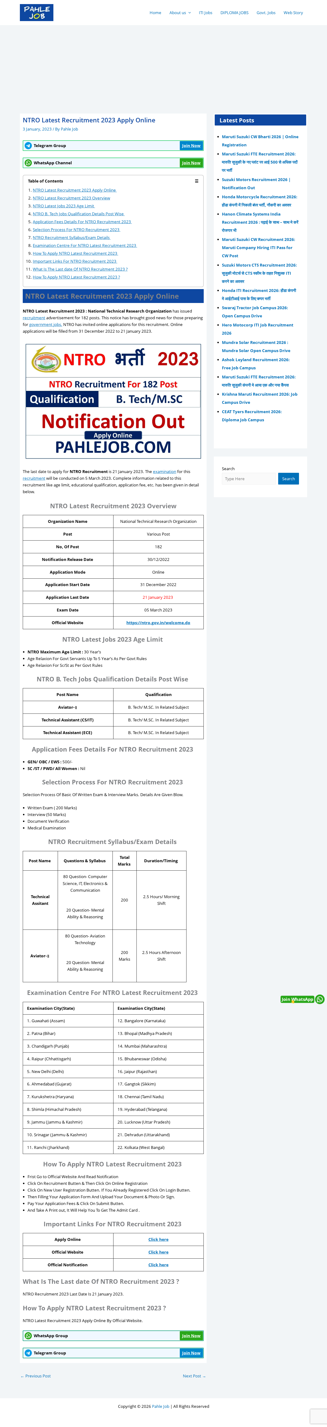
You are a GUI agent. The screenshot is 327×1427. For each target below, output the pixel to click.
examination (164, 471)
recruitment (34, 317)
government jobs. (45, 324)
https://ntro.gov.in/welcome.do (158, 622)
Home (155, 12)
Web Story (293, 12)
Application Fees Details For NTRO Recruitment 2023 (82, 221)
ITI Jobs (205, 12)
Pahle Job (160, 1406)
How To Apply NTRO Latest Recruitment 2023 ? (76, 277)
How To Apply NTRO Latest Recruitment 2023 (75, 253)
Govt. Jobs (266, 12)
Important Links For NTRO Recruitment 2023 (75, 261)
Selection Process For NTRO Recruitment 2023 (76, 229)
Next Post (194, 1376)
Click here (158, 1239)
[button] (188, 12)
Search (228, 468)
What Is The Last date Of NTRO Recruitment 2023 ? (80, 269)
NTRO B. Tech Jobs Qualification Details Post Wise (79, 214)
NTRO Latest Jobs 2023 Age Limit (64, 206)
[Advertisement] (163, 61)
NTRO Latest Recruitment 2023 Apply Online (75, 190)
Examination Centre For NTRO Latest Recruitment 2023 (85, 245)
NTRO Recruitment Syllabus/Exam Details (72, 237)
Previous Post (35, 1376)
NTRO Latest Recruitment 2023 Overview (71, 198)
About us (177, 12)
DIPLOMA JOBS (234, 12)
